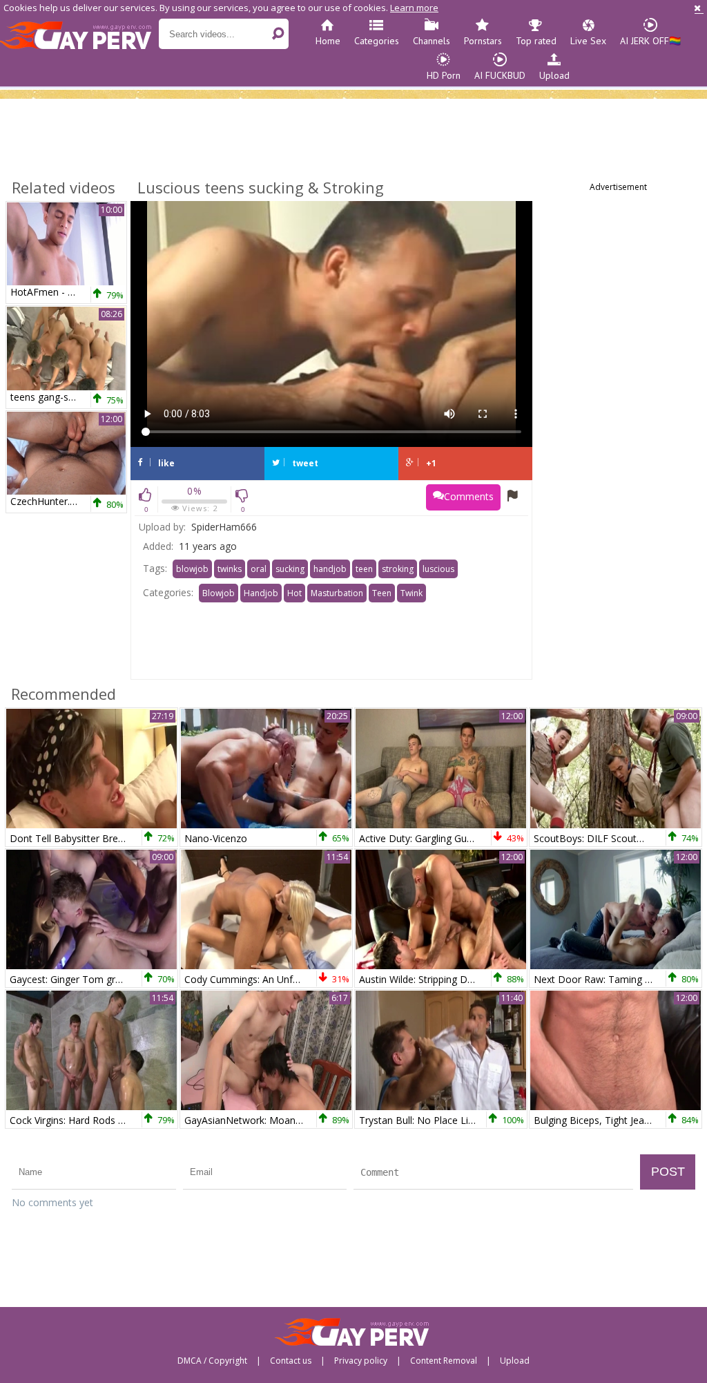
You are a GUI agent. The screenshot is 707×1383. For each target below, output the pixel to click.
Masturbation (337, 593)
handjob (330, 569)
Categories (376, 41)
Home (328, 41)
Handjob (261, 593)
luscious (438, 569)
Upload (554, 75)
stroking (398, 569)
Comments (469, 496)
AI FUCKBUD (499, 75)
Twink (411, 593)
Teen (381, 593)
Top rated (536, 41)
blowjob (192, 569)
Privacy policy (360, 1361)
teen (364, 569)
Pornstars (483, 41)
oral (259, 569)
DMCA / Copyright (212, 1361)
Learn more (414, 7)
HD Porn (444, 75)
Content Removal (443, 1361)
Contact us (290, 1361)
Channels (431, 41)
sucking (289, 569)
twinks (229, 569)
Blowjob (218, 593)
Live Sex (588, 41)
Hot (294, 593)
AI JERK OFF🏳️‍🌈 (650, 41)
